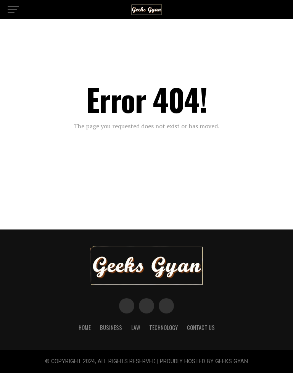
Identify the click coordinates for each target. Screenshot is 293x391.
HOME (85, 327)
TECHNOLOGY (163, 327)
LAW (135, 327)
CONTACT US (201, 327)
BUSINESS (111, 327)
